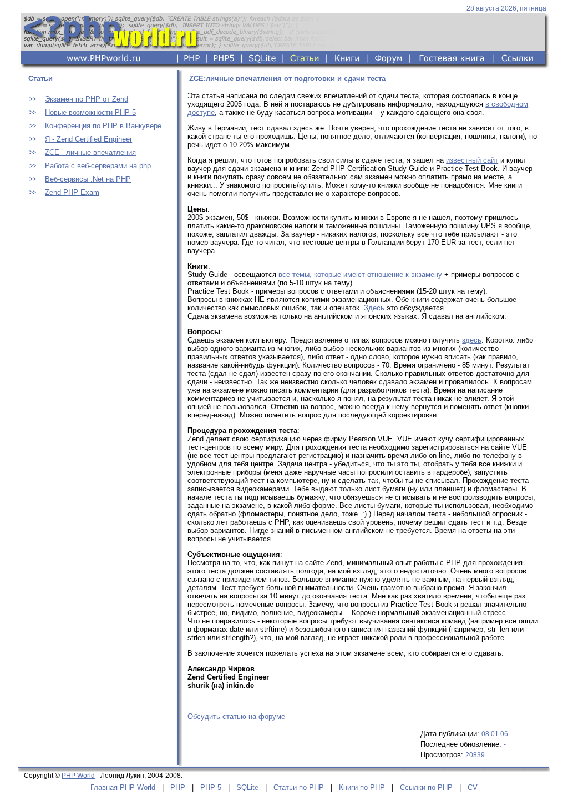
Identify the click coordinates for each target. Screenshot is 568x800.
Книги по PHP (362, 787)
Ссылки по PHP (426, 787)
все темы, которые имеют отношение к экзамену (360, 274)
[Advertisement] (96, 281)
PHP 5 (210, 787)
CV (473, 787)
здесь (471, 340)
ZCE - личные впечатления (90, 152)
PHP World (78, 775)
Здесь (374, 308)
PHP (177, 787)
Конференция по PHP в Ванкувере (103, 126)
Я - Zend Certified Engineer (88, 139)
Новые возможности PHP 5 (90, 112)
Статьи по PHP (298, 787)
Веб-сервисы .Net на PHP (88, 179)
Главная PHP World (122, 787)
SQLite (247, 787)
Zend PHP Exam (72, 192)
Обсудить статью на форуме (236, 716)
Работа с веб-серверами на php (98, 166)
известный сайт (472, 160)
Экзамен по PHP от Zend (86, 99)
